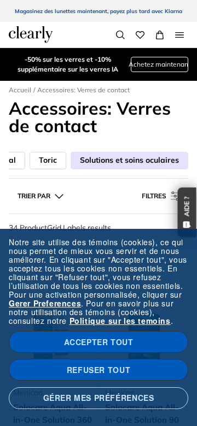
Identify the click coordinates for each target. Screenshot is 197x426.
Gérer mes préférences (98, 397)
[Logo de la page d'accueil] (31, 34)
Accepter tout (99, 341)
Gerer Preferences (45, 303)
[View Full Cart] (160, 35)
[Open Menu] (179, 35)
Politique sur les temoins (120, 320)
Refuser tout (98, 369)
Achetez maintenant (159, 64)
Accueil (20, 90)
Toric (48, 160)
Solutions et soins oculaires (129, 160)
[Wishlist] (140, 35)
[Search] (120, 35)
